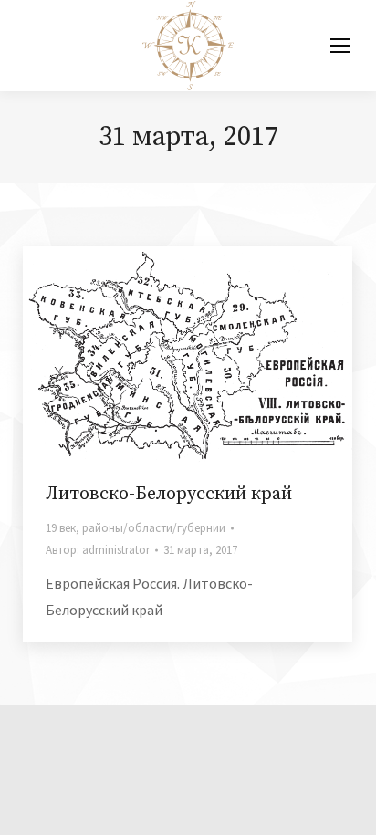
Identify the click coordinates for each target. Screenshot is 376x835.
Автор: (98, 550)
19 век (61, 528)
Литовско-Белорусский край (169, 494)
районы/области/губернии (153, 528)
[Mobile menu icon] (340, 45)
